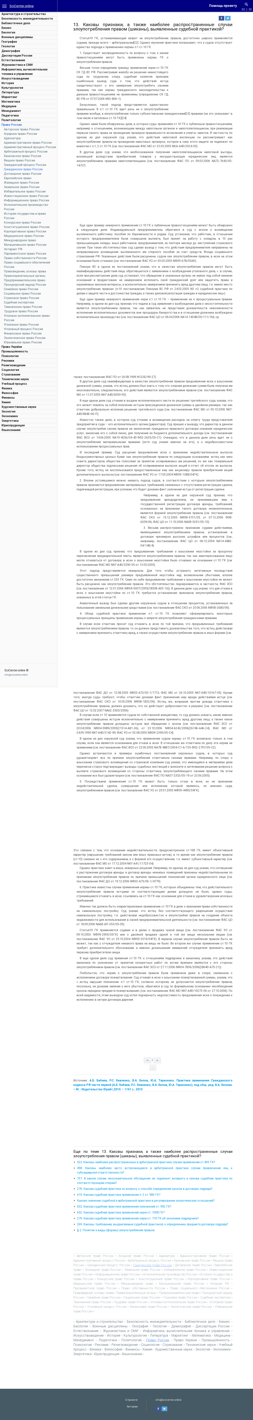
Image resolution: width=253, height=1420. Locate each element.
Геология (8, 46)
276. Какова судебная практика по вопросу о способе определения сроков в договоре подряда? (144, 1189)
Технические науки (15, 379)
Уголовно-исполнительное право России (178, 1302)
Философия (9, 393)
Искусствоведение (15, 78)
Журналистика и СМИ (17, 65)
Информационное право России (26, 200)
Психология (10, 356)
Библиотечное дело (15, 23)
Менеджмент (11, 111)
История (7, 83)
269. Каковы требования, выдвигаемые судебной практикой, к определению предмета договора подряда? (152, 1224)
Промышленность (14, 351)
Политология (11, 120)
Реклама (7, 360)
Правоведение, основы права (25, 271)
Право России (11, 124)
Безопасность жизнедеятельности (27, 18)
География (9, 41)
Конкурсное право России (22, 222)
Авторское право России (21, 129)
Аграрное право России (20, 134)
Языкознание (11, 430)
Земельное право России (21, 187)
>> (250, 9)
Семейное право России (21, 289)
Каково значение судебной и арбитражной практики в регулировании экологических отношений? (146, 1200)
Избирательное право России (25, 191)
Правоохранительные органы (24, 276)
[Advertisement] (28, 489)
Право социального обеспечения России (199, 1288)
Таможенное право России (23, 307)
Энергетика (10, 420)
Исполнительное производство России (170, 1274)
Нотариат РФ (13, 249)
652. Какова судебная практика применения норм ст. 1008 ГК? (121, 1212)
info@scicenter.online (16, 674)
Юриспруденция (13, 425)
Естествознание (13, 60)
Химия (6, 402)
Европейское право (17, 178)
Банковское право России (22, 156)
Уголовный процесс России (23, 329)
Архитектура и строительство (23, 14)
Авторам (132, 1406)
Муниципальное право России (25, 244)
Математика (10, 101)
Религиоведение (13, 365)
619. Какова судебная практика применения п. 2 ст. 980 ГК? (118, 1194)
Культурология (12, 87)
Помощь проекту (223, 6)
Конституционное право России (26, 227)
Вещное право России (19, 160)
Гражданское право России (23, 169)
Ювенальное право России (23, 342)
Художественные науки (18, 407)
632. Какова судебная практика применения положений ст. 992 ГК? (124, 1206)
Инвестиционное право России (26, 196)
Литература (10, 92)
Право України (11, 347)
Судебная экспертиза (19, 302)
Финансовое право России (22, 333)
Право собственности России (25, 258)
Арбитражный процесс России (25, 151)
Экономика (9, 416)
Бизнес (6, 28)
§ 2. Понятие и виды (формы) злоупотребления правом (115, 1230)
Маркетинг (9, 97)
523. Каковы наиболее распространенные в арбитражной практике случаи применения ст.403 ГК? (146, 1162)
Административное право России (28, 142)
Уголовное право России (21, 324)
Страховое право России (21, 298)
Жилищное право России (21, 182)
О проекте (131, 1399)
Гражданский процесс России (25, 165)
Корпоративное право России (25, 231)
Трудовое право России (21, 311)
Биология (8, 32)
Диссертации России (16, 55)
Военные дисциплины (17, 37)
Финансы (8, 397)
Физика (6, 388)
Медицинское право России (24, 236)
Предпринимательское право (24, 280)
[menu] (4, 5)
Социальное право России (22, 293)
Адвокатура (12, 138)
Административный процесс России (30, 147)
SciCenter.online (21, 6)
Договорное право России (22, 173)
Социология (10, 370)
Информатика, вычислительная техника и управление (186, 1331)
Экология (8, 411)
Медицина (8, 106)
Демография (10, 51)
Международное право (20, 240)
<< (243, 9)
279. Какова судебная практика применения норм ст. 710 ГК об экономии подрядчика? (138, 1218)
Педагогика (10, 115)
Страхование (10, 374)
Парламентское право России (25, 253)
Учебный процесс (14, 384)
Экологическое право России (24, 338)
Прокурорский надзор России (25, 284)
